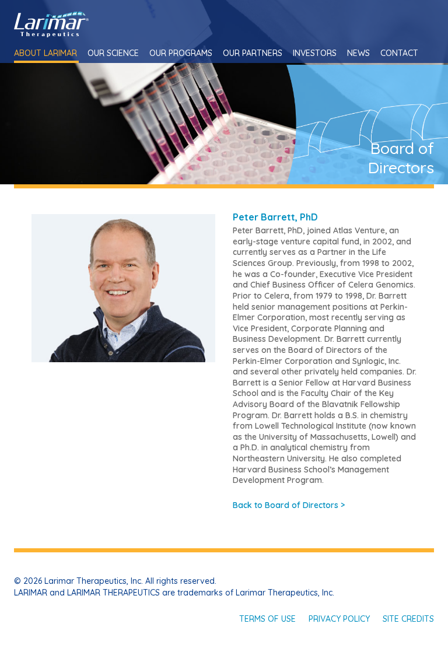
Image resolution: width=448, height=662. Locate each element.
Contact (399, 53)
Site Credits (408, 619)
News (358, 53)
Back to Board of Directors (289, 505)
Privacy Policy (339, 619)
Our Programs (180, 53)
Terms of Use (267, 619)
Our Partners (252, 53)
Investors (315, 53)
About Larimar (45, 53)
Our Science (113, 53)
